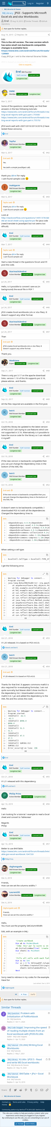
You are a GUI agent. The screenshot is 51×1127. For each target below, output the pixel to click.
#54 (48, 666)
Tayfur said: (7, 202)
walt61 (9, 1037)
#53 (48, 638)
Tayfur (12, 141)
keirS (11, 410)
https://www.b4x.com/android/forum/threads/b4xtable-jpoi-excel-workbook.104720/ (25, 852)
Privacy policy (32, 1102)
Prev (25, 994)
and (11, 647)
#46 (48, 307)
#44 (48, 244)
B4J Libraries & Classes (20, 1065)
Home (4, 1104)
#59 (48, 902)
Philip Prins (15, 793)
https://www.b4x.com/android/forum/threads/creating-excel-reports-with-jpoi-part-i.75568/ (25, 113)
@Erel (14, 175)
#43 (48, 196)
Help (42, 1102)
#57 (48, 844)
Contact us (6, 1102)
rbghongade (15, 866)
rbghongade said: (10, 908)
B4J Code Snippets (20, 1037)
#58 (48, 878)
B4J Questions (15, 1019)
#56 (48, 804)
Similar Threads (32, 21)
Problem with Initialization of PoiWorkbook (22, 1015)
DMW (12, 91)
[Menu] (4, 3)
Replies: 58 (22, 34)
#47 (48, 332)
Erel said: (6, 158)
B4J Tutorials (16, 1051)
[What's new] (47, 3)
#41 (48, 101)
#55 (48, 776)
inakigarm (14, 185)
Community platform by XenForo (23, 1110)
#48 (48, 370)
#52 (48, 485)
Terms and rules (19, 1102)
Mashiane (14, 360)
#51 (48, 456)
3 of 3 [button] (33, 994)
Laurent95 (14, 892)
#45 (48, 281)
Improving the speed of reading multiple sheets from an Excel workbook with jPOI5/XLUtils (27, 1031)
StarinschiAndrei (18, 271)
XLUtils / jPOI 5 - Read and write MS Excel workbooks (24, 1061)
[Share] (49, 35)
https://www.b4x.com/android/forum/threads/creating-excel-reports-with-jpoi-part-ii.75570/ (25, 119)
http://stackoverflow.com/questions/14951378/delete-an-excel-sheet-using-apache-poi (25, 219)
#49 (48, 399)
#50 (48, 422)
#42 (48, 152)
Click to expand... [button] (25, 64)
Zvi (8, 1019)
